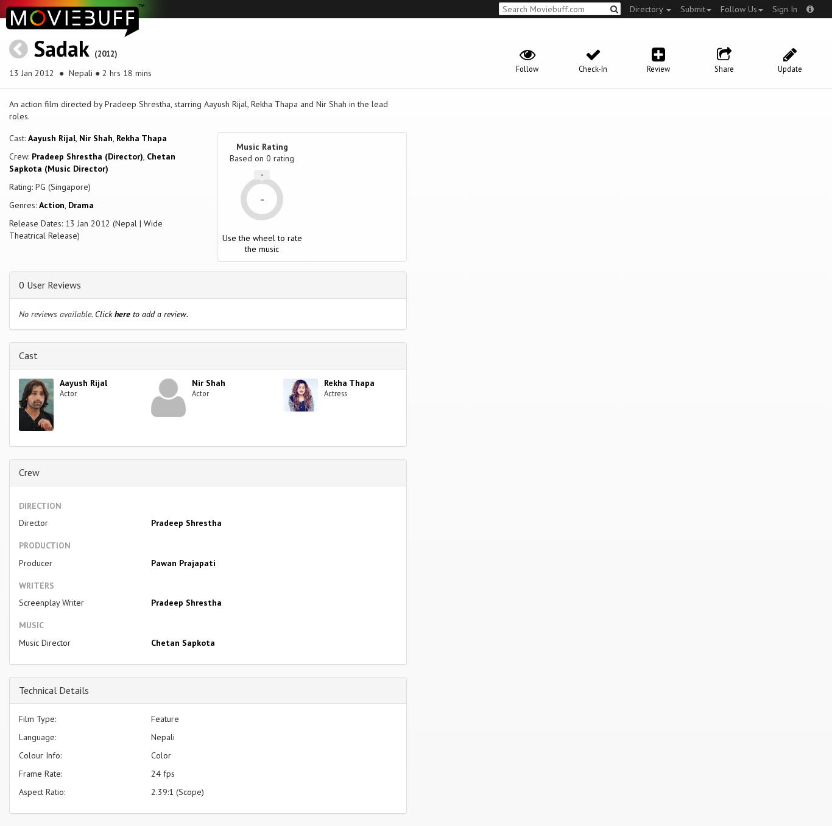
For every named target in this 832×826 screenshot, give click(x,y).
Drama (81, 205)
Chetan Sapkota (183, 642)
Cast (28, 355)
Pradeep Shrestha (186, 522)
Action (52, 205)
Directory (647, 9)
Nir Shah (96, 138)
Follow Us (739, 9)
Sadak (61, 48)
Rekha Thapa (141, 138)
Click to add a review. (141, 314)
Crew (29, 472)
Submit (692, 9)
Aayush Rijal (52, 138)
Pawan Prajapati (183, 563)
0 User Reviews (50, 285)
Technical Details (54, 690)
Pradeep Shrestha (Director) (87, 156)
